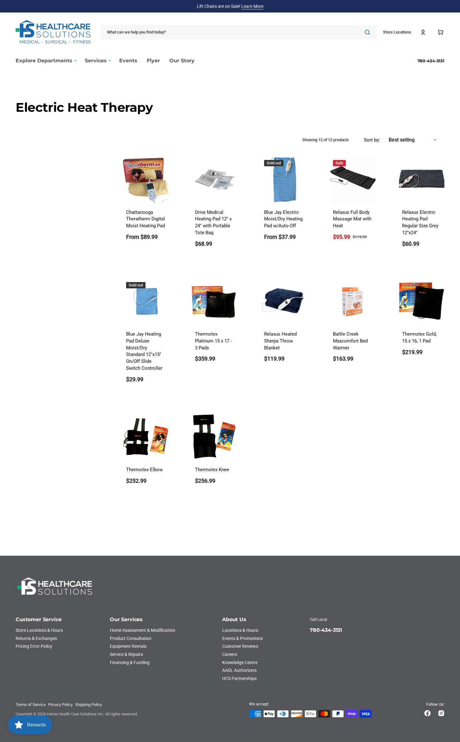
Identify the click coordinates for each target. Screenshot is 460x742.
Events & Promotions (242, 638)
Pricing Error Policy (34, 646)
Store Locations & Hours (39, 630)
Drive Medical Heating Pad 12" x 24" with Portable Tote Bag (213, 222)
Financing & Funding (130, 662)
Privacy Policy (60, 704)
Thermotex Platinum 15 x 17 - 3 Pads (213, 341)
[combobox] (239, 32)
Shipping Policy (88, 704)
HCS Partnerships (239, 678)
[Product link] (145, 206)
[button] (423, 32)
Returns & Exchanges (36, 638)
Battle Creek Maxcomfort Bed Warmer (350, 341)
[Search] (368, 32)
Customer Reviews (240, 646)
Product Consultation (130, 638)
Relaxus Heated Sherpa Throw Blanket (280, 341)
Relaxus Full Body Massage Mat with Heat (352, 219)
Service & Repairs (126, 654)
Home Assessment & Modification (142, 630)
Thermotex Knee (212, 469)
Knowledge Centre (240, 662)
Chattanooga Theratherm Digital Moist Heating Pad (145, 219)
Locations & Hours (240, 630)
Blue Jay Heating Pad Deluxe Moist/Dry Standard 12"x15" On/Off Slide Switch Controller (144, 351)
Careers (229, 654)
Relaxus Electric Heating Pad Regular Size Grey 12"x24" (420, 222)
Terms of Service (31, 704)
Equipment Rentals (128, 646)
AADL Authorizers (239, 670)
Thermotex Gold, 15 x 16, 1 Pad (419, 338)
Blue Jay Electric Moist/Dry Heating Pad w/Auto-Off (283, 219)
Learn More (252, 6)
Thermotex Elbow (144, 469)
